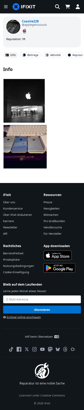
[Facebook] (19, 349)
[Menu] (5, 6)
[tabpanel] (42, 118)
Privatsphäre (11, 259)
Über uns (9, 202)
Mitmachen (51, 215)
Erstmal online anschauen (24, 317)
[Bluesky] (58, 349)
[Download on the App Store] (58, 255)
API (5, 233)
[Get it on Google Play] (59, 268)
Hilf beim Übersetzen (39, 336)
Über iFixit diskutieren (17, 215)
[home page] (24, 6)
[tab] (10, 55)
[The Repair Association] (73, 349)
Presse (48, 202)
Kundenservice (13, 208)
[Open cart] (67, 7)
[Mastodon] (50, 349)
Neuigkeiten (52, 208)
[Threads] (65, 349)
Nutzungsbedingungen (18, 266)
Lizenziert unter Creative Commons (42, 395)
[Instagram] (34, 349)
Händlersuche (53, 227)
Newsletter (10, 227)
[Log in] (78, 7)
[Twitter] (26, 349)
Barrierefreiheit (13, 253)
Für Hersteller (53, 233)
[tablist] (42, 55)
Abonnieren (42, 310)
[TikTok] (11, 349)
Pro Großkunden (54, 221)
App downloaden (57, 246)
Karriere (8, 221)
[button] (57, 7)
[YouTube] (42, 349)
